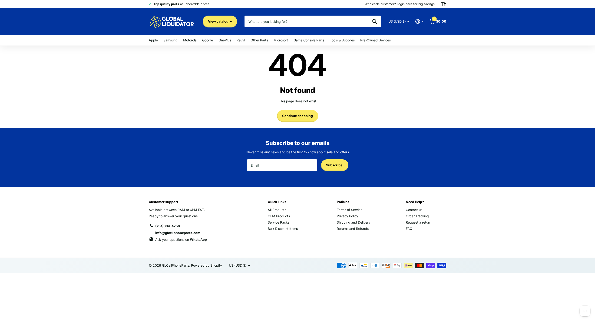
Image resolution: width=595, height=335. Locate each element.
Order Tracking (417, 216)
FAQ (409, 229)
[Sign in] (419, 21)
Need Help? (415, 202)
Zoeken (374, 21)
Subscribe (334, 165)
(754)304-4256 (167, 226)
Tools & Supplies (342, 40)
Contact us (414, 210)
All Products (277, 210)
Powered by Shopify (206, 265)
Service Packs (278, 222)
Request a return (418, 222)
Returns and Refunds (353, 229)
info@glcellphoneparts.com (177, 233)
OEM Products (279, 216)
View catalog (218, 21)
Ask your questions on (181, 239)
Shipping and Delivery (353, 222)
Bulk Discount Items (283, 229)
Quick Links (277, 202)
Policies (343, 202)
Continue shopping (297, 116)
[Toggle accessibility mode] (443, 4)
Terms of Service (349, 210)
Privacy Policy (347, 216)
